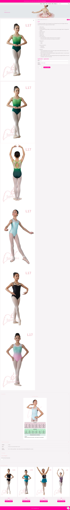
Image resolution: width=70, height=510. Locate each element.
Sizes (38, 60)
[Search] (68, 4)
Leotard (5, 12)
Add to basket (47, 67)
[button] (33, 20)
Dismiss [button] (44, 1)
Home (39, 19)
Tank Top (8, 12)
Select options (9, 501)
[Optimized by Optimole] (68, 508)
